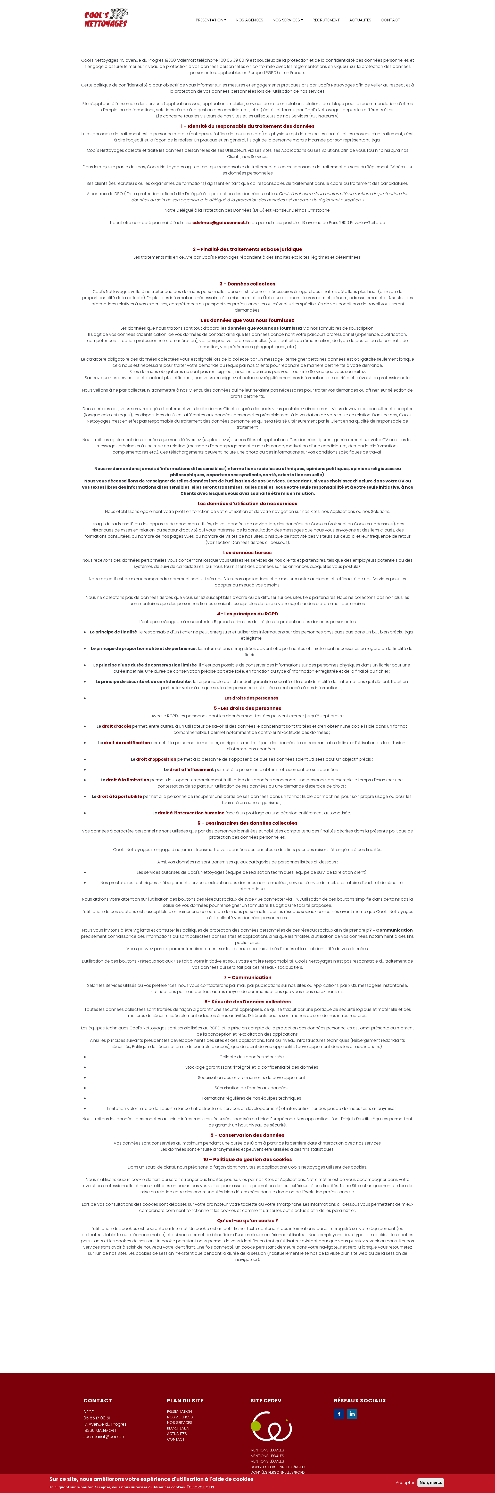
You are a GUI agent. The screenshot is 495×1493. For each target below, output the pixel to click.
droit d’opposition (156, 759)
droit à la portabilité (119, 796)
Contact (390, 20)
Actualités (360, 20)
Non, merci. (431, 1482)
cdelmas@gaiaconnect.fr (221, 223)
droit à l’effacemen (190, 770)
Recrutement (326, 20)
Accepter (405, 1483)
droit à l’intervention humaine (191, 813)
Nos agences (249, 20)
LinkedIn (352, 1414)
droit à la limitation (127, 780)
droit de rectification (127, 743)
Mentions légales (267, 1450)
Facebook (339, 1414)
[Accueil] (105, 20)
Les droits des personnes (251, 698)
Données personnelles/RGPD (278, 1467)
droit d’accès (116, 726)
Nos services (286, 20)
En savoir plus (200, 1487)
